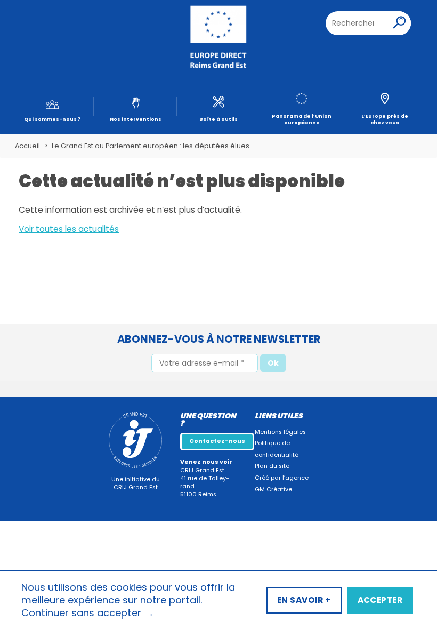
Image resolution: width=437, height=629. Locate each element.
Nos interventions (135, 119)
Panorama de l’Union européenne (301, 119)
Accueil (27, 145)
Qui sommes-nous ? (52, 119)
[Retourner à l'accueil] (218, 39)
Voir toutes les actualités (69, 229)
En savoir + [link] (304, 600)
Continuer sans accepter (87, 613)
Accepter (380, 600)
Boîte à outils (218, 119)
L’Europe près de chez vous (384, 119)
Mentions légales (280, 432)
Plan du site (272, 466)
